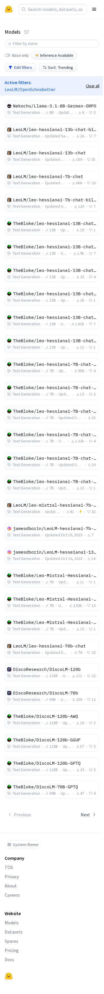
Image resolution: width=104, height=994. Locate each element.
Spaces (11, 941)
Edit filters (23, 67)
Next (85, 814)
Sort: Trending (60, 67)
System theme (25, 844)
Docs (9, 959)
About (11, 886)
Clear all (92, 85)
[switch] (7, 55)
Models (12, 922)
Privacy (12, 876)
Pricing (12, 950)
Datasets (14, 932)
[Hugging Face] (9, 976)
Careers (12, 895)
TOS (9, 867)
